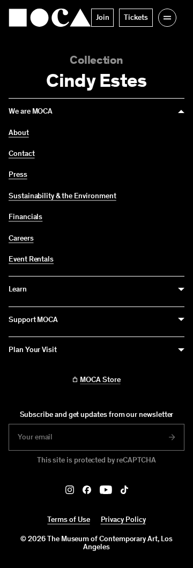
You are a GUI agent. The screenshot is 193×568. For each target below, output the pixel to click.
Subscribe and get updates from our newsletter (97, 414)
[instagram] (69, 489)
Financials (25, 217)
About (19, 133)
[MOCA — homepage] (50, 18)
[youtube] (106, 489)
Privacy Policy (123, 519)
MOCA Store (100, 380)
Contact (22, 154)
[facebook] (87, 489)
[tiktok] (124, 489)
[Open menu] (167, 18)
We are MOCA (31, 111)
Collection (96, 60)
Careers (21, 238)
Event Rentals (31, 259)
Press (18, 174)
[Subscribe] (172, 437)
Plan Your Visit (33, 349)
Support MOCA (33, 319)
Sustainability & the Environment (62, 196)
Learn (18, 289)
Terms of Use (68, 519)
